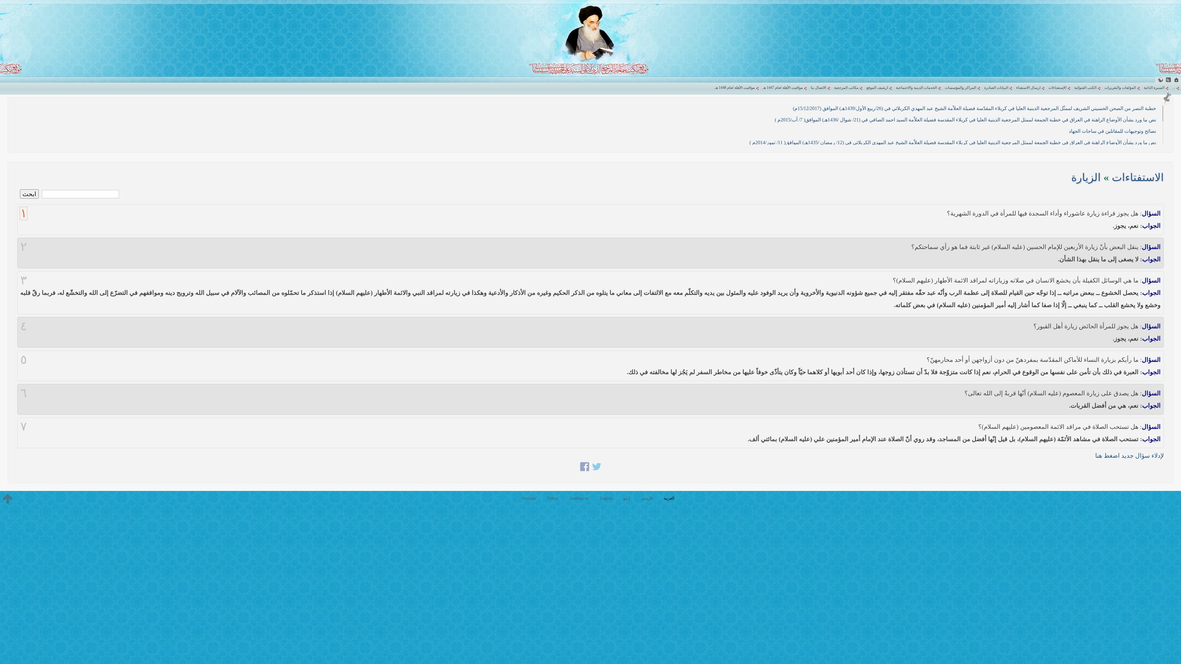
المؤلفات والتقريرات (1120, 87)
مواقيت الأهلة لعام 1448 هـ (735, 87)
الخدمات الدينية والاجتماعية (916, 87)
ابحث (29, 194)
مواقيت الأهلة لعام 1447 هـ (783, 87)
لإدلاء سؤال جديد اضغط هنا (1129, 455)
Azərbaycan (579, 498)
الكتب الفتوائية (1085, 87)
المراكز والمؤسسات (960, 87)
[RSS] (1168, 79)
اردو (626, 498)
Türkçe (553, 498)
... (1173, 87)
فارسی (647, 498)
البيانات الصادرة (996, 87)
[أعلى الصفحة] (8, 499)
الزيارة (1086, 178)
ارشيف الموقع (877, 87)
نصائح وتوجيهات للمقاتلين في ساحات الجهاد (1112, 131)
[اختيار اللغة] (1160, 79)
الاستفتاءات (1138, 178)
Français (529, 498)
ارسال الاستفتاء (1028, 87)
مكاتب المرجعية (846, 87)
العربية (668, 498)
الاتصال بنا (818, 87)
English (606, 498)
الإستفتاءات (1057, 87)
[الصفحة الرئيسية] (1176, 79)
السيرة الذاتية (1154, 87)
